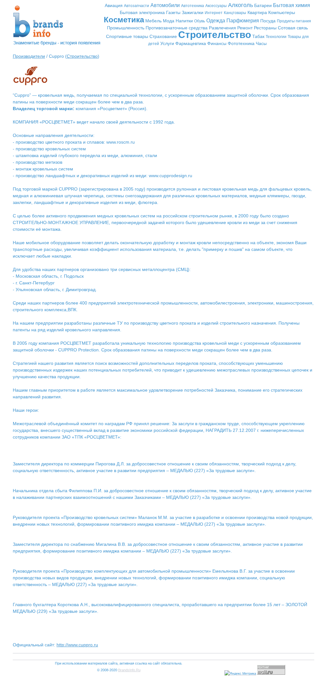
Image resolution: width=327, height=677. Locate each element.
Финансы (216, 43)
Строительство (214, 34)
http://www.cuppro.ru (77, 644)
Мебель (153, 20)
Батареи (263, 5)
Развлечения (222, 27)
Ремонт (245, 27)
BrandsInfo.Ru (129, 670)
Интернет (214, 13)
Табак (258, 36)
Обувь (199, 21)
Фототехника (241, 43)
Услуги (167, 43)
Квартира (257, 12)
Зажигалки (192, 12)
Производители (29, 56)
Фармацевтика (190, 43)
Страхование (163, 36)
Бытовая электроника (142, 12)
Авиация (114, 5)
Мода (168, 20)
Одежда (215, 20)
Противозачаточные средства (177, 27)
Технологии (276, 36)
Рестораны (265, 27)
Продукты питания (294, 21)
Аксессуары (216, 6)
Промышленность (125, 27)
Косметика (124, 19)
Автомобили (165, 5)
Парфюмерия (242, 20)
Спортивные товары (127, 36)
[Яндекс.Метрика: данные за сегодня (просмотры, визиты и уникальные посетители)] (240, 673)
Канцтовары (235, 13)
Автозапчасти (136, 6)
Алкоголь (240, 5)
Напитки (184, 20)
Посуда (268, 20)
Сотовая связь (293, 27)
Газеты (173, 12)
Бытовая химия (291, 5)
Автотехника (192, 6)
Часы (261, 43)
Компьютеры (281, 12)
